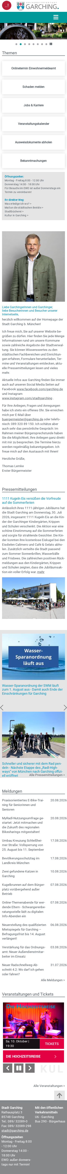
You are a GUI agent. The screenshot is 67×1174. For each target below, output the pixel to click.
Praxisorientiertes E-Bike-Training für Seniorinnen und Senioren (23, 805)
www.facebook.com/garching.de (40, 389)
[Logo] (38, 6)
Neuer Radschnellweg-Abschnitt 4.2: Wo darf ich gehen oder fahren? (23, 969)
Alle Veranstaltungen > (49, 1086)
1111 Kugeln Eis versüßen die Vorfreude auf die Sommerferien (31, 500)
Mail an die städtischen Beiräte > (24, 207)
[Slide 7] (42, 44)
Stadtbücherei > (14, 211)
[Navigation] (55, 17)
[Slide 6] (38, 44)
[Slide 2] (21, 44)
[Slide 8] (46, 44)
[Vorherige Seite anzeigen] (7, 1068)
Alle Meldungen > (53, 980)
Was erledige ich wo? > (18, 203)
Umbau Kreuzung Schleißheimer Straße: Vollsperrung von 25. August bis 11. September (23, 845)
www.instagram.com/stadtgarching (27, 398)
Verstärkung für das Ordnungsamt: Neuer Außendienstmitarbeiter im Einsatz (23, 952)
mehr (40, 572)
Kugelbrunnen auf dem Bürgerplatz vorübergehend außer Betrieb (23, 889)
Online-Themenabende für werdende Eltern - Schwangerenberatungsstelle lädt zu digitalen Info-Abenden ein (24, 909)
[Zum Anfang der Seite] (59, 1096)
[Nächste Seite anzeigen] (30, 1068)
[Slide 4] (29, 44)
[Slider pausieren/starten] (18, 1068)
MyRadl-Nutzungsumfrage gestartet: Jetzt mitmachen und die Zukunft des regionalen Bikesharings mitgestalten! (23, 825)
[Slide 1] (16, 44)
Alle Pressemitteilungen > (47, 775)
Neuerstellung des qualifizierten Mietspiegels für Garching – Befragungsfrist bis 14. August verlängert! (24, 931)
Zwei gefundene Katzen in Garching (20, 874)
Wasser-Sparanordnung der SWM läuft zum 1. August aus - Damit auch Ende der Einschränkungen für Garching (32, 689)
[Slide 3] (25, 44)
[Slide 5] (33, 44)
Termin (9, 192)
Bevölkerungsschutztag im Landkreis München (20, 861)
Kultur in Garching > (16, 215)
